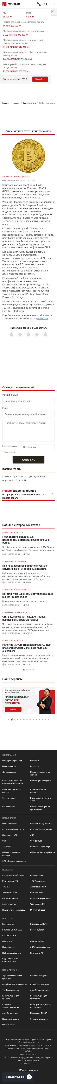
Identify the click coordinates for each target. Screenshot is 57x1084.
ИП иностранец (37, 892)
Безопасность (8, 806)
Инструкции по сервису (40, 781)
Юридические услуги (39, 984)
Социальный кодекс (39, 1019)
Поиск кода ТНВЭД (38, 1013)
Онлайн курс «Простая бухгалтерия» (40, 808)
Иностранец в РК (9, 835)
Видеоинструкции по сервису (11, 790)
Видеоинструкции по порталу (39, 790)
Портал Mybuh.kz (9, 823)
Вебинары (34, 760)
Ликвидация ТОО (38, 887)
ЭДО (32, 935)
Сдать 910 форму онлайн (41, 829)
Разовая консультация (40, 898)
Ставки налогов (9, 904)
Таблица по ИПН (37, 904)
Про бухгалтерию (37, 941)
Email (5, 408)
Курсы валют (8, 924)
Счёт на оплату (9, 798)
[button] (23, 669)
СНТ (32, 835)
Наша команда (9, 766)
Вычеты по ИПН (9, 935)
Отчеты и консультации (41, 823)
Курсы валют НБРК (38, 924)
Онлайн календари (11, 1013)
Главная (6, 103)
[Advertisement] (28, 117)
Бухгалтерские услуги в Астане (40, 799)
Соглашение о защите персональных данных (12, 782)
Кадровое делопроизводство (10, 1005)
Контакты (34, 766)
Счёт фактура (36, 841)
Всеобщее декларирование (42, 852)
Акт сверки (7, 847)
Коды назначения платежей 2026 (10, 960)
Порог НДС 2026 (37, 930)
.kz (46, 318)
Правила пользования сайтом (40, 773)
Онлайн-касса (8, 1025)
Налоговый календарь (40, 847)
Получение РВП (37, 953)
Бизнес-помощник (38, 976)
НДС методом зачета (11, 953)
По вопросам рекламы (12, 760)
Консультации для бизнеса (10, 997)
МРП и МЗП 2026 (37, 910)
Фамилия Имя (10, 395)
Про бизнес (7, 941)
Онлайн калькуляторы (40, 990)
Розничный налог (10, 898)
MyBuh (41, 318)
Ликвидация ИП (9, 892)
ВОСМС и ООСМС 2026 (12, 930)
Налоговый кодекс (10, 1019)
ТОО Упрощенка (37, 881)
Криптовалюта (29, 103)
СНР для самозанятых (40, 947)
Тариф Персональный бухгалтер (12, 977)
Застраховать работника (13, 875)
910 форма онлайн (10, 990)
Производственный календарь (11, 853)
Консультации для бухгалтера (38, 997)
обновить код (11, 452)
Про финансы (8, 947)
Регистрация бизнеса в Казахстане (40, 1005)
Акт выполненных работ (13, 829)
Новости (16, 103)
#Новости (7, 176)
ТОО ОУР (6, 887)
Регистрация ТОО (10, 881)
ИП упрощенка (36, 875)
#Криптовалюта (22, 176)
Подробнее (40, 79)
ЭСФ (4, 841)
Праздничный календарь (13, 910)
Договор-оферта (9, 772)
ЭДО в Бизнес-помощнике (14, 861)
